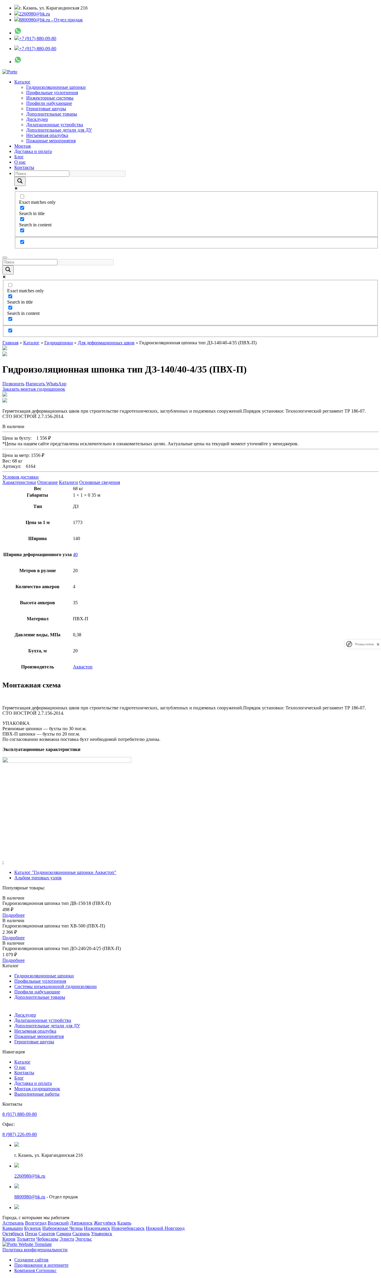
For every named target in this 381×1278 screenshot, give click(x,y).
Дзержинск (81, 1222)
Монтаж (22, 146)
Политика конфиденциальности (35, 1249)
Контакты (24, 167)
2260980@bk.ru (34, 13)
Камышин (12, 1228)
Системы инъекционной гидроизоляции (55, 986)
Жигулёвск (105, 1222)
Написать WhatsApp (46, 383)
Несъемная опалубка (47, 135)
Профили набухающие (49, 103)
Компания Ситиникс (35, 1270)
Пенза (31, 1233)
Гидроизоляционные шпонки (56, 87)
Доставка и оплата (33, 151)
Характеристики (19, 482)
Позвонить (13, 383)
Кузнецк (32, 1228)
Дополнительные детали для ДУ (59, 129)
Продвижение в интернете (41, 1265)
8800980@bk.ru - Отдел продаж (51, 19)
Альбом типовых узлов (38, 877)
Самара (63, 1233)
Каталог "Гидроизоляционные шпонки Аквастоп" (65, 872)
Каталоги (68, 482)
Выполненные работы (37, 1093)
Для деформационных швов (106, 342)
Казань (124, 1222)
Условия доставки (20, 476)
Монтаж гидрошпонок (37, 1088)
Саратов (46, 1233)
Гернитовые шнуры (46, 108)
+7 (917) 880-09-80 (37, 38)
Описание (47, 482)
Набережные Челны (62, 1228)
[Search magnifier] (20, 181)
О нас (20, 162)
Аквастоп (83, 666)
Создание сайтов (31, 1259)
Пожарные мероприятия (51, 140)
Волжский (58, 1222)
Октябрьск (13, 1233)
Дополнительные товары (51, 113)
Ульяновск (101, 1233)
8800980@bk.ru (29, 1196)
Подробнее (13, 915)
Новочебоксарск (128, 1228)
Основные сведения (99, 482)
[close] (378, 644)
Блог (19, 156)
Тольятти (26, 1238)
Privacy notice (364, 644)
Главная (10, 342)
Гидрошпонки (58, 342)
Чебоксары (47, 1238)
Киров (8, 1238)
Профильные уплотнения (52, 92)
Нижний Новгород (165, 1228)
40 (75, 554)
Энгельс (83, 1238)
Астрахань (13, 1222)
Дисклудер (37, 119)
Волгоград (35, 1222)
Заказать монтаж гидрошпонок (33, 389)
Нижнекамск (97, 1228)
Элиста (67, 1238)
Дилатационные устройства (54, 124)
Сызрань (81, 1233)
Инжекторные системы (50, 97)
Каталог (22, 81)
